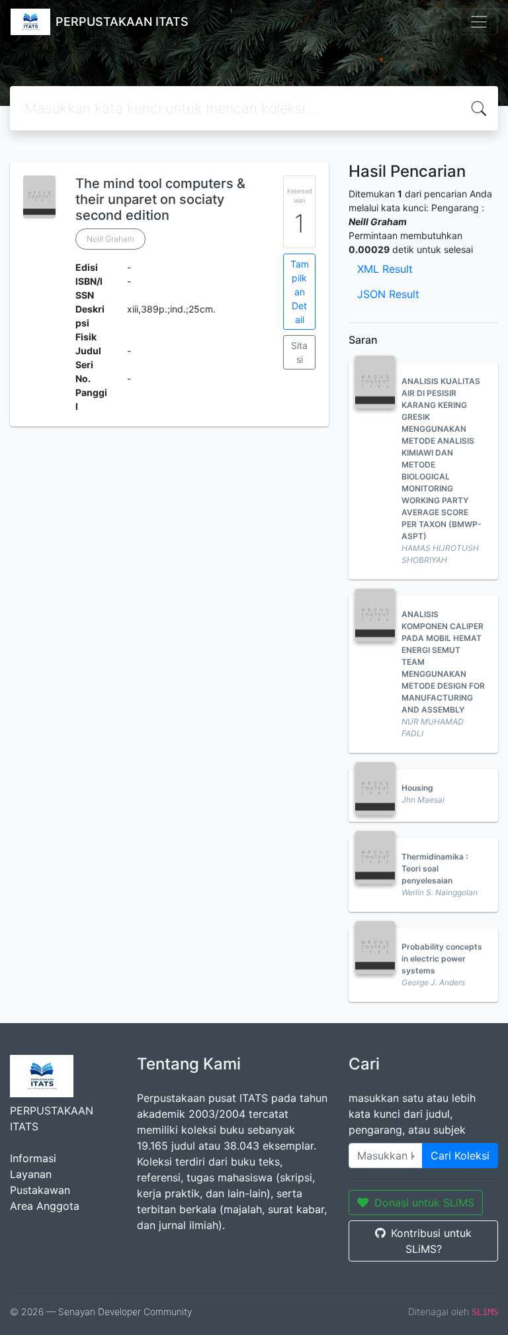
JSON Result (388, 294)
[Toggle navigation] (478, 22)
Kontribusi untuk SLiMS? (431, 1241)
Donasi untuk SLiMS (424, 1202)
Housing (417, 788)
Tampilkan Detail (299, 291)
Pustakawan (40, 1190)
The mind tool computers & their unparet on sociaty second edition (160, 199)
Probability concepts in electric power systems (442, 958)
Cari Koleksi (460, 1155)
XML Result (385, 268)
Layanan (31, 1174)
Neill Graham (110, 239)
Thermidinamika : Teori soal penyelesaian (435, 868)
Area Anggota (44, 1205)
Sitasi (299, 352)
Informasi (33, 1158)
